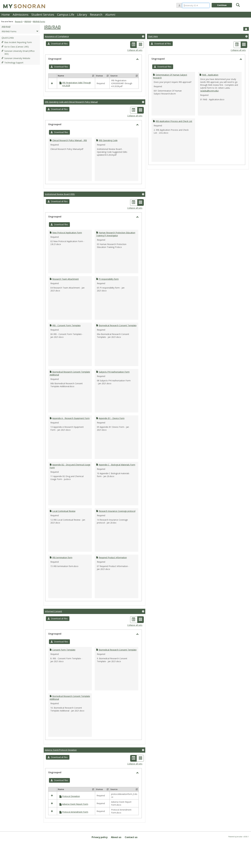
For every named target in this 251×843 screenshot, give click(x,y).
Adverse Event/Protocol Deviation (61, 750)
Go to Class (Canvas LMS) (16, 46)
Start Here (153, 36)
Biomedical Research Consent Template (118, 325)
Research (96, 15)
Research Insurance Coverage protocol (117, 511)
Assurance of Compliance (57, 36)
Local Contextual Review (63, 511)
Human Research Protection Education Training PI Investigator (115, 234)
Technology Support (13, 62)
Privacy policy (99, 837)
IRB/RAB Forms (39, 21)
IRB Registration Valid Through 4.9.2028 (76, 84)
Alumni (110, 15)
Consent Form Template (63, 649)
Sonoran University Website (17, 58)
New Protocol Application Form (67, 232)
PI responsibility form (109, 279)
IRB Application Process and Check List (174, 121)
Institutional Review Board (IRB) (60, 194)
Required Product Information (113, 557)
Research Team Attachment (65, 279)
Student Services (42, 15)
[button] (57, 43)
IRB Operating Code (108, 140)
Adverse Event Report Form (75, 804)
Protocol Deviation (71, 796)
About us (116, 837)
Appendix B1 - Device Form (111, 418)
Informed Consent (53, 611)
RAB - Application (210, 74)
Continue (222, 5)
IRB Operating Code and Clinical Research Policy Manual (71, 102)
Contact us (131, 837)
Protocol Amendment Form (75, 812)
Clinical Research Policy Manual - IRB (69, 140)
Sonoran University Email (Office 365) (19, 52)
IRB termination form (62, 557)
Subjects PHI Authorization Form (114, 371)
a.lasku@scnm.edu (209, 90)
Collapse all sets (134, 50)
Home (5, 15)
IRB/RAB (27, 21)
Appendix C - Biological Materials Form (117, 464)
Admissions (20, 15)
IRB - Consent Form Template (66, 325)
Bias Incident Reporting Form (18, 42)
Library (82, 15)
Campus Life (65, 15)
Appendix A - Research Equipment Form (71, 418)
